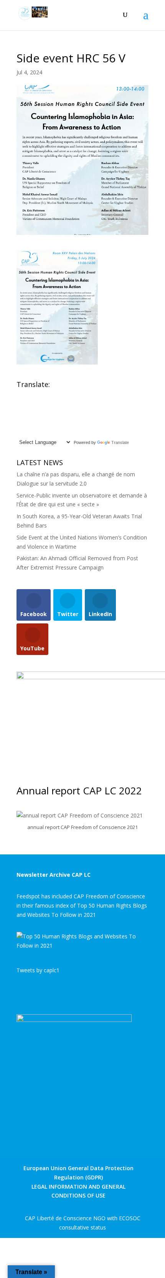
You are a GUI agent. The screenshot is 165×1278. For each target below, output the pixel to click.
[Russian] (43, 423)
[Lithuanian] (66, 413)
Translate (120, 442)
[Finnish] (35, 404)
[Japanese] (43, 413)
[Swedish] (19, 432)
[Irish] (27, 413)
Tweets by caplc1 (37, 970)
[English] (19, 395)
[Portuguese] (27, 423)
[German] (50, 404)
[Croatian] (58, 395)
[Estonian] (27, 404)
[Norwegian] (73, 413)
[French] (43, 404)
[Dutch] (19, 404)
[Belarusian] (35, 395)
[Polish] (19, 423)
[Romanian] (35, 423)
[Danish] (73, 395)
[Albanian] (27, 395)
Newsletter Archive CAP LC (53, 874)
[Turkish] (27, 432)
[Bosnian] (43, 395)
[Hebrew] (66, 404)
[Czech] (66, 395)
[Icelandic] (19, 413)
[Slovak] (58, 423)
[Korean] (50, 413)
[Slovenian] (66, 423)
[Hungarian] (73, 404)
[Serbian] (50, 423)
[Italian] (35, 413)
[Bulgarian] (50, 395)
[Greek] (58, 404)
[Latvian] (58, 413)
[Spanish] (73, 423)
